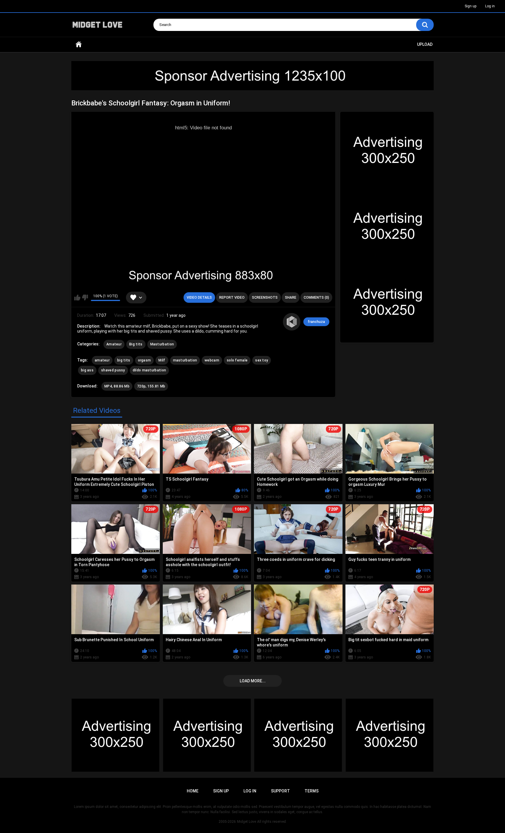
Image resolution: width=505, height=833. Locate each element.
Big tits (135, 344)
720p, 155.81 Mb (151, 386)
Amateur (114, 344)
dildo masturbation (149, 370)
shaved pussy (113, 370)
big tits (123, 360)
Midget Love (246, 822)
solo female (237, 360)
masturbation (185, 360)
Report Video (232, 297)
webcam (212, 360)
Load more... (253, 681)
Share (290, 297)
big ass (87, 370)
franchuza (316, 322)
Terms (312, 791)
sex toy (261, 360)
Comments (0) (316, 297)
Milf (161, 360)
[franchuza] (291, 322)
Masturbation (162, 344)
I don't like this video (85, 297)
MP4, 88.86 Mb (116, 386)
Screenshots (265, 297)
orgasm (144, 360)
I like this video (77, 297)
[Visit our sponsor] (252, 75)
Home (78, 44)
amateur (102, 360)
